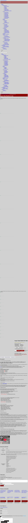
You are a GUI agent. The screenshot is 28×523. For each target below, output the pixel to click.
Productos (3, 54)
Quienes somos (3, 45)
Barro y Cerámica (6, 6)
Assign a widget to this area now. (3, 507)
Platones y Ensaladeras (6, 34)
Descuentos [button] (1, 368)
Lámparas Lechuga (6, 32)
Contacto (3, 47)
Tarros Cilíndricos (6, 36)
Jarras (4, 23)
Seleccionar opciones (3, 501)
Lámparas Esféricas (6, 31)
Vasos (4, 41)
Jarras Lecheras (6, 26)
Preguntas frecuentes (5, 88)
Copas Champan (6, 15)
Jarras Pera (5, 27)
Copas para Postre (6, 17)
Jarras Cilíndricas (6, 25)
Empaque (5, 7)
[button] (26, 350)
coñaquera (24, 354)
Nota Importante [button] (2, 372)
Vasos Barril (5, 42)
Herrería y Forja (6, 9)
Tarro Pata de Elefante (7, 37)
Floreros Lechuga (6, 22)
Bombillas (5, 29)
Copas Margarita (6, 16)
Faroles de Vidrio (6, 30)
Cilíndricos (5, 20)
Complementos (5, 5)
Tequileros (4, 81)
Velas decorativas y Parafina (7, 10)
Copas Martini (5, 63)
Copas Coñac (6, 13)
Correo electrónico (2, 484)
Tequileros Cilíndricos (7, 40)
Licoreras (4, 33)
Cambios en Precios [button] (2, 378)
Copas (4, 11)
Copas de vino (6, 18)
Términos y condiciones (6, 46)
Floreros (4, 19)
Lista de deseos (4, 90)
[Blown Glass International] (3, 0)
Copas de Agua (6, 12)
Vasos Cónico (6, 43)
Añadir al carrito (20, 350)
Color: (17, 347)
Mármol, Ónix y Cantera (6, 44)
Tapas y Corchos (6, 58)
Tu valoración (2, 479)
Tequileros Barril (6, 38)
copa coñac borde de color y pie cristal (21, 354)
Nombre (1, 483)
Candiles (5, 28)
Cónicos (5, 21)
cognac (22, 354)
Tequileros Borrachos (7, 39)
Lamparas (4, 73)
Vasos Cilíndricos (6, 86)
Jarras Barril (5, 24)
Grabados (5, 8)
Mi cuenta (4, 48)
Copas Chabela (6, 14)
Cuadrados (5, 68)
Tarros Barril (6, 35)
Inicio (2, 53)
